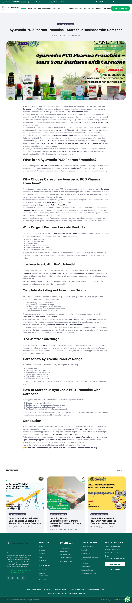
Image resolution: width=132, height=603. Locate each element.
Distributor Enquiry (66, 557)
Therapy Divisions (74, 8)
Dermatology (85, 553)
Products (61, 8)
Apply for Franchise (120, 8)
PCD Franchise (65, 548)
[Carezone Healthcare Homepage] (11, 8)
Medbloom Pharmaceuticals (44, 575)
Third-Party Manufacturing (65, 553)
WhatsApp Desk (58, 2)
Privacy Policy (105, 600)
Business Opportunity (46, 8)
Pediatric (84, 550)
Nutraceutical (85, 566)
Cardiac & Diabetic (87, 546)
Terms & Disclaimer (119, 600)
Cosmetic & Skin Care (88, 574)
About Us (31, 8)
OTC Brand (42, 579)
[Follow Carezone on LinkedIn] (18, 578)
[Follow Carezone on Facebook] (8, 578)
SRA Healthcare (44, 570)
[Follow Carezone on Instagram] (13, 578)
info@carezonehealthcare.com (36, 2)
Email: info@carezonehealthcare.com (115, 557)
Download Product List (121, 2)
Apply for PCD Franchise (100, 2)
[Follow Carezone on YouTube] (23, 578)
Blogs (98, 8)
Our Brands (88, 8)
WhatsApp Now (115, 564)
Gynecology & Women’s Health (89, 558)
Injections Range (87, 570)
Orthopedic (85, 563)
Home (23, 8)
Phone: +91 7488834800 (113, 553)
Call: (12, 2)
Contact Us (107, 8)
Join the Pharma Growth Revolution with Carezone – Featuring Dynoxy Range (104, 521)
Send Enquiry (115, 569)
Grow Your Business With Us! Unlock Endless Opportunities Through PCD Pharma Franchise (25, 521)
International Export (66, 561)
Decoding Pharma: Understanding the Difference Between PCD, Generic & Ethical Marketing (65, 522)
